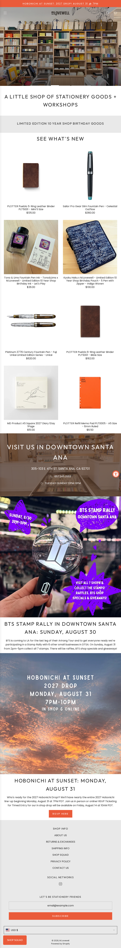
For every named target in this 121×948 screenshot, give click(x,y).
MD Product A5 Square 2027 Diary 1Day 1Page (31, 425)
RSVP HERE (61, 813)
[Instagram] (60, 884)
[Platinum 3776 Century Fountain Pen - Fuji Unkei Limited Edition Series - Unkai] (31, 321)
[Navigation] (5, 13)
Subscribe (60, 916)
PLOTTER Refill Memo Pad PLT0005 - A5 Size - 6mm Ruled (90, 425)
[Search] (108, 13)
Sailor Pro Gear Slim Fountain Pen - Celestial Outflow (90, 208)
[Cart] (115, 13)
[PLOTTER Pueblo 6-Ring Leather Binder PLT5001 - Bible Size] (90, 321)
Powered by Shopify (60, 943)
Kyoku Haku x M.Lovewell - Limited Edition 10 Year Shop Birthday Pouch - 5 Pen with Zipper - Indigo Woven (90, 280)
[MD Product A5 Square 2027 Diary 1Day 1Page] (31, 393)
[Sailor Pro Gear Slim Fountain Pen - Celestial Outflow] (90, 176)
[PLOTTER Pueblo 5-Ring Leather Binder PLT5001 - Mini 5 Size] (31, 176)
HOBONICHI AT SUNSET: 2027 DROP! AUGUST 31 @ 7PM (60, 3)
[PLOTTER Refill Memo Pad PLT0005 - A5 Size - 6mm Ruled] (90, 393)
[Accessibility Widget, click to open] (115, 474)
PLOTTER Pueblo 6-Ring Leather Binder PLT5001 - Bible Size (90, 353)
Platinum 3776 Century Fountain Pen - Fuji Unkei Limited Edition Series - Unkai (31, 353)
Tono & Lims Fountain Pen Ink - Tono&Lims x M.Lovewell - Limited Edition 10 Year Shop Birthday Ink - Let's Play (31, 280)
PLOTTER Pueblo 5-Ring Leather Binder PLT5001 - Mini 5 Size (31, 208)
